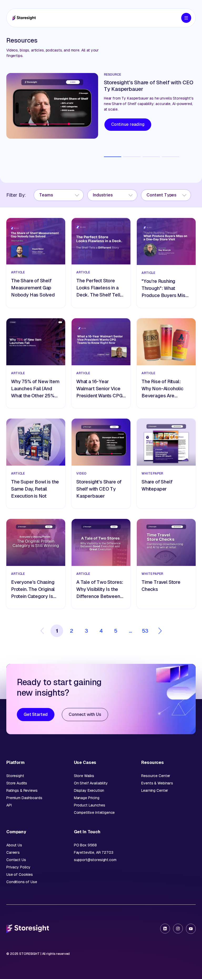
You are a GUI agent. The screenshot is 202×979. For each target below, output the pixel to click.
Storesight (15, 776)
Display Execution (89, 790)
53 (145, 631)
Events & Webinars (157, 783)
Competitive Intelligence (94, 812)
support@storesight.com (95, 860)
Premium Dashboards (24, 798)
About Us (14, 845)
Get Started (36, 714)
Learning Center (154, 790)
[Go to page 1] (113, 156)
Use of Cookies (19, 874)
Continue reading (127, 124)
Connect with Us (85, 714)
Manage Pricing (86, 798)
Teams (46, 194)
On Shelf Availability (91, 783)
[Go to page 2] (132, 156)
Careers (13, 852)
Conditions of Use (21, 882)
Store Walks (84, 776)
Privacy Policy (18, 867)
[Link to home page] (24, 17)
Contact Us (16, 860)
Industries (103, 194)
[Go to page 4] (170, 156)
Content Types (161, 194)
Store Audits (16, 783)
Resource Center (155, 776)
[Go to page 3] (151, 156)
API (9, 805)
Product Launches (89, 805)
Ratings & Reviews (22, 790)
